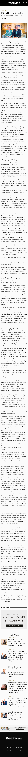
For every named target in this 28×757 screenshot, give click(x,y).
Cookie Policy (10, 747)
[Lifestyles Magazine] (14, 3)
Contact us (18, 747)
